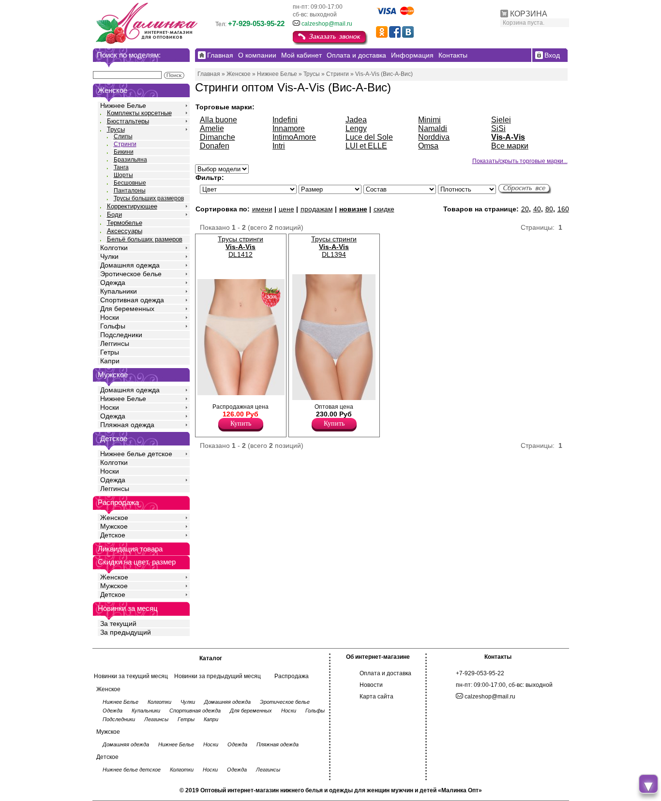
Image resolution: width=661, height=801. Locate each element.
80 (549, 209)
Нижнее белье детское (136, 454)
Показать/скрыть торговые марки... (520, 161)
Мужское (114, 526)
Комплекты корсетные (139, 113)
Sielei (501, 120)
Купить (240, 423)
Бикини (124, 151)
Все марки (509, 146)
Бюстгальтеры (128, 121)
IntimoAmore (294, 137)
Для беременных (127, 308)
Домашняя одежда (130, 265)
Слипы (123, 136)
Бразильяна (130, 159)
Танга (121, 167)
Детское (113, 438)
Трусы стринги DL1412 (240, 246)
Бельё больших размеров (144, 239)
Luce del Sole (369, 137)
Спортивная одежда (132, 300)
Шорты (123, 175)
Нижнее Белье (123, 105)
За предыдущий (125, 632)
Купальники (118, 291)
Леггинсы (114, 343)
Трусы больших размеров (149, 198)
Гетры (109, 352)
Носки (109, 317)
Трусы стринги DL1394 (334, 246)
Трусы (116, 129)
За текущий (118, 623)
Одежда (112, 282)
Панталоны (130, 190)
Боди (114, 214)
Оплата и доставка (385, 673)
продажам (316, 209)
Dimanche (217, 137)
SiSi (498, 128)
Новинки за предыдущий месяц (217, 676)
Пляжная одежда (127, 425)
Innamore (288, 128)
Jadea (356, 120)
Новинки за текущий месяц (131, 676)
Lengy (356, 128)
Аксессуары (124, 231)
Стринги (125, 144)
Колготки (114, 248)
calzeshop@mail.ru (326, 23)
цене (286, 209)
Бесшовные (130, 182)
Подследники (121, 335)
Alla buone (218, 120)
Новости (371, 685)
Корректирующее (132, 206)
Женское (114, 517)
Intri (278, 146)
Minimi (429, 120)
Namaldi (432, 128)
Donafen (214, 146)
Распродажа (291, 676)
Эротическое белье (131, 274)
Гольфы (112, 326)
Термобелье (124, 222)
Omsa (428, 146)
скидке (384, 209)
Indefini (285, 120)
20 (525, 209)
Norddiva (434, 137)
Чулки (109, 256)
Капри (110, 361)
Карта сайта (376, 696)
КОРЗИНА (528, 14)
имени (262, 209)
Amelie (212, 128)
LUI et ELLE (366, 146)
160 (563, 209)
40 (537, 209)
